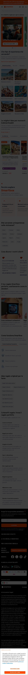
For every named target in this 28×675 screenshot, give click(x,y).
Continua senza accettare (6, 649)
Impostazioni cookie (14, 668)
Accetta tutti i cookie (15, 672)
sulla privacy (10, 663)
